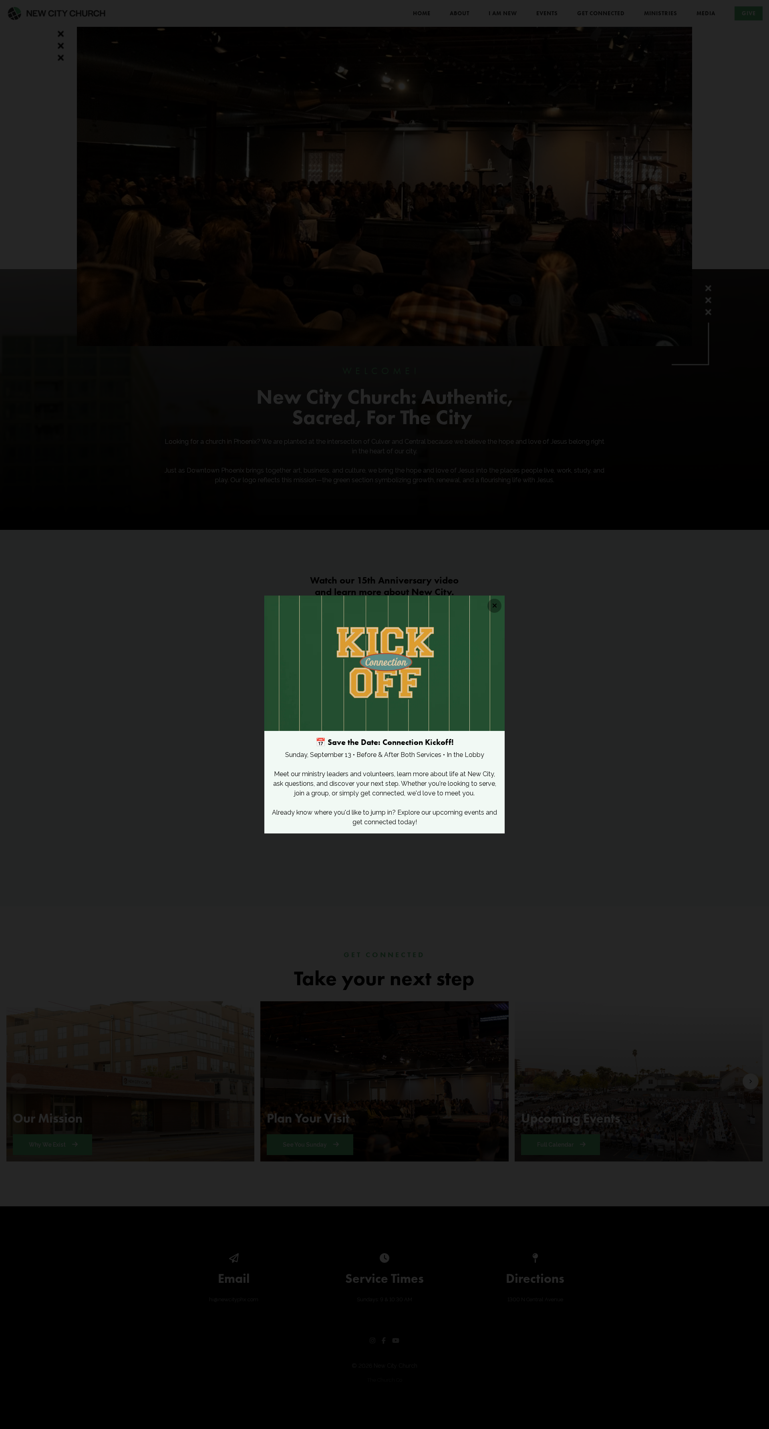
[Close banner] (494, 606)
